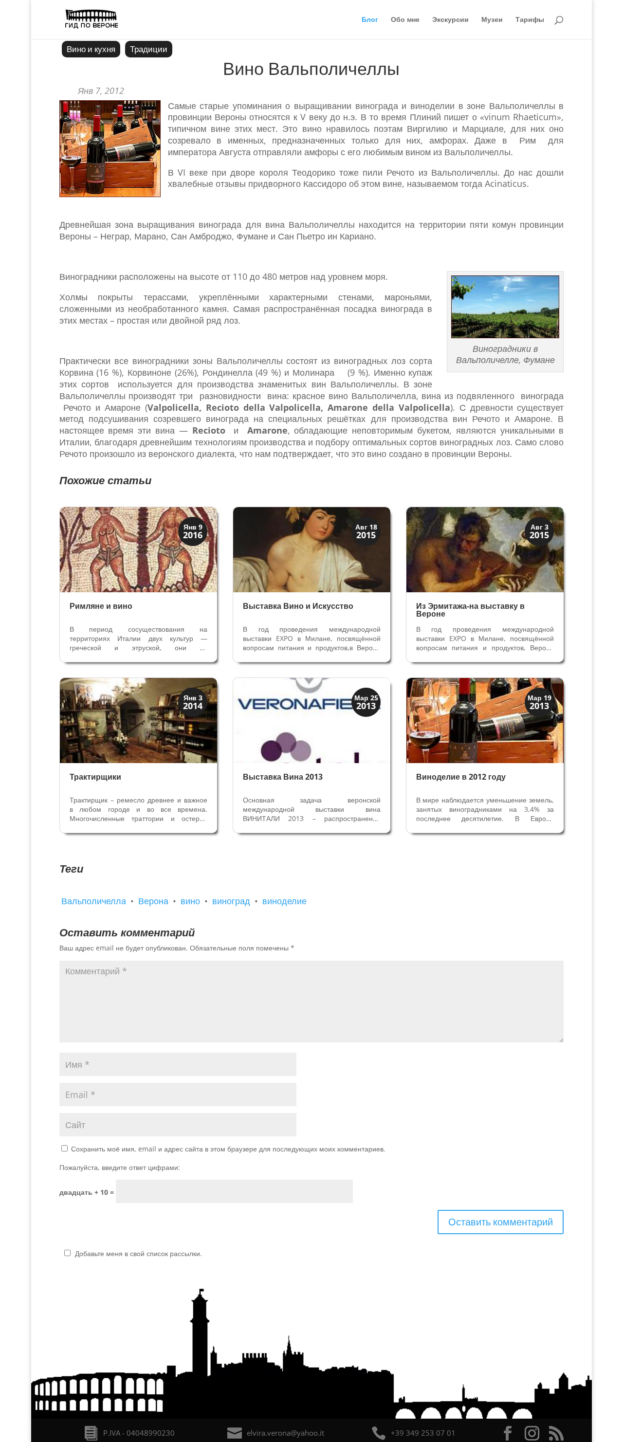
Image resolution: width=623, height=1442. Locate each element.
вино (190, 901)
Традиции (148, 49)
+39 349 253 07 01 (423, 1433)
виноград (231, 901)
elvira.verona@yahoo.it (285, 1433)
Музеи (492, 20)
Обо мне (405, 20)
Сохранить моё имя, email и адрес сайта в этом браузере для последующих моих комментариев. (228, 1148)
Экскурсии (450, 20)
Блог (370, 20)
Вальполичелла (93, 901)
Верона (153, 901)
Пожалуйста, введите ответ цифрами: (119, 1167)
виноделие (284, 901)
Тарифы (529, 20)
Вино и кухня (91, 49)
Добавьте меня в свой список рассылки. (138, 1253)
